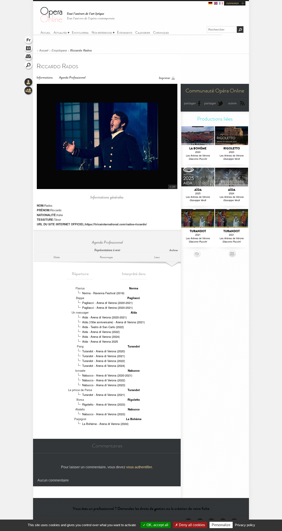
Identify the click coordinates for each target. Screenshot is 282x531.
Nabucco (134, 370)
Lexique (28, 57)
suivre (232, 103)
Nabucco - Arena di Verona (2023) (103, 385)
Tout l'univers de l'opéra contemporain (91, 18)
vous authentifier (139, 467)
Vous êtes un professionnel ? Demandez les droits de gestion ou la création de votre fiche (141, 508)
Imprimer (164, 78)
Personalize (221, 525)
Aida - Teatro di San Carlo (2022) (103, 327)
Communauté (28, 90)
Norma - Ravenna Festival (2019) (103, 293)
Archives (173, 250)
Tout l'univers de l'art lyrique (85, 14)
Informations (45, 77)
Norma (133, 288)
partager (190, 103)
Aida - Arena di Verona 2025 (100, 341)
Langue (28, 40)
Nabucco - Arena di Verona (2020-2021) (107, 375)
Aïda (134, 312)
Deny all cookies (191, 525)
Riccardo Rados (81, 50)
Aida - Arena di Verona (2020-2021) (104, 317)
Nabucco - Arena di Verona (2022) (103, 380)
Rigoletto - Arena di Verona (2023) (103, 404)
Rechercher (28, 65)
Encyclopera (59, 50)
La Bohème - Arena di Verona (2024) (105, 424)
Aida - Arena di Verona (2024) (101, 336)
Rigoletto (134, 399)
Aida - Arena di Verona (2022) (101, 332)
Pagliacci (133, 298)
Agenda (28, 48)
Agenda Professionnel (72, 77)
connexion (232, 3)
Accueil (43, 50)
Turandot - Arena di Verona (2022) (103, 361)
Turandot (134, 346)
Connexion (28, 82)
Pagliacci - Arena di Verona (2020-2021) (107, 303)
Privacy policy (245, 525)
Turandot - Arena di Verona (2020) (103, 351)
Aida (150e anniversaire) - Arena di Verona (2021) (113, 322)
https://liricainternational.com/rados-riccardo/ (116, 224)
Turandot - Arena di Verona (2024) (103, 366)
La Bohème (133, 419)
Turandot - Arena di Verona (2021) (103, 356)
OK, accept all (157, 525)
